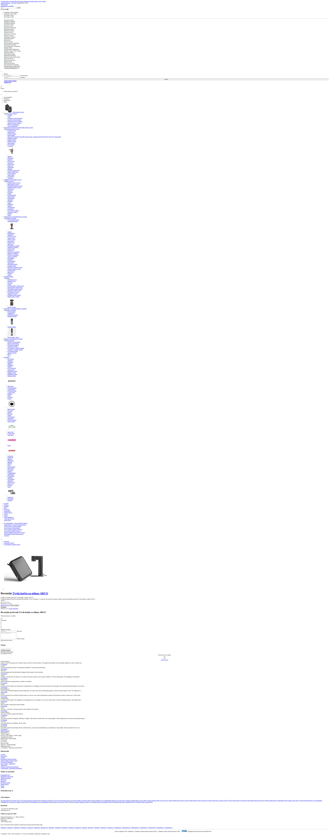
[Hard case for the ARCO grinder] (120, 800)
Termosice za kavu (13, 293)
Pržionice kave (12, 281)
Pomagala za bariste (21, 216)
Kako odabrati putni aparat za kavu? (14, 534)
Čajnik (9, 284)
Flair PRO (22, 137)
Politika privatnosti (6, 778)
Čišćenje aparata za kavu (14, 269)
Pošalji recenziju (5, 731)
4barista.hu (17, 827)
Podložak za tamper (13, 247)
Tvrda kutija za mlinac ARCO (12, 544)
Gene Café (10, 432)
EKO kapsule (11, 409)
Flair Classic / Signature (32, 137)
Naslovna (6, 541)
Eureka (9, 193)
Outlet (44, 1)
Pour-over (10, 166)
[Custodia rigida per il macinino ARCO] (101, 802)
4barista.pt (78, 827)
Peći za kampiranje (13, 126)
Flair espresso (11, 135)
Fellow (9, 203)
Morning (10, 169)
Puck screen (11, 241)
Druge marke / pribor (13, 337)
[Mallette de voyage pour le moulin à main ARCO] (15, 802)
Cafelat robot (11, 132)
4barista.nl (51, 827)
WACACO (11, 484)
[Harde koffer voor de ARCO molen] (140, 800)
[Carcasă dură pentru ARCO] (62, 800)
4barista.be (58, 827)
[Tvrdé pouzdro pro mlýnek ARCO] (31, 800)
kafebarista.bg (143, 827)
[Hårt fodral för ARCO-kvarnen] (198, 800)
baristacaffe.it (152, 827)
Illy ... (9, 356)
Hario (9, 215)
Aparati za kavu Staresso (14, 120)
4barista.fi (84, 827)
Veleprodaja (26, 1)
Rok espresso (11, 143)
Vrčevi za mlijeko (12, 256)
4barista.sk (3, 827)
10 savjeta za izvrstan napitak (12, 528)
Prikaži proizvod (5, 605)
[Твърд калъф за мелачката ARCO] (79, 802)
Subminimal (11, 313)
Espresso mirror (12, 266)
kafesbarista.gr (135, 827)
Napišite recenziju (5, 650)
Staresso (10, 471)
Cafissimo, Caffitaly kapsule (15, 349)
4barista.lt (97, 827)
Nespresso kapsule (13, 346)
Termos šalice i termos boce (15, 287)
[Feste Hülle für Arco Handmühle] (101, 800)
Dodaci (11, 276)
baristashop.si (168, 827)
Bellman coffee (12, 140)
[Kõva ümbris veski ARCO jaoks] (293, 800)
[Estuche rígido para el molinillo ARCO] (124, 802)
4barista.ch (110, 827)
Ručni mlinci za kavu (13, 184)
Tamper (10, 232)
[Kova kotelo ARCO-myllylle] (237, 800)
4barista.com (44, 827)
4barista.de (37, 827)
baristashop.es (160, 827)
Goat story (10, 162)
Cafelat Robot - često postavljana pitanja (15, 525)
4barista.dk (65, 827)
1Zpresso (10, 190)
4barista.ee (103, 827)
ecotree (9, 398)
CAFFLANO (11, 392)
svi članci (6, 535)
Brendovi (6, 357)
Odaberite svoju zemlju (10, 14)
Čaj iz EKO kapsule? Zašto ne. (12, 531)
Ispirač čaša (11, 272)
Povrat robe (4, 756)
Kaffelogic (10, 497)
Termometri (11, 262)
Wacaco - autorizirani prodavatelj (10, 767)
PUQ (9, 465)
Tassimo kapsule (12, 353)
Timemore (10, 200)
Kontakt (12, 1)
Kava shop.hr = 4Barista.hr (8, 763)
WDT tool (10, 244)
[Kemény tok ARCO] (47, 800)
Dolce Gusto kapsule (13, 343)
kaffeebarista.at (126, 827)
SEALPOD (11, 468)
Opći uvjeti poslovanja (7, 762)
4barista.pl (30, 827)
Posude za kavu (12, 307)
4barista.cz (10, 827)
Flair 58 (10, 137)
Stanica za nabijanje (13, 253)
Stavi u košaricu (15, 605)
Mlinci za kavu (18, 179)
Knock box (11, 250)
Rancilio (10, 159)
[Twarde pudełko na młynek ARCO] (81, 800)
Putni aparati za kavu (18, 112)
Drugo (9, 275)
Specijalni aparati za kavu (26, 127)
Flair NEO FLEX (43, 137)
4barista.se (71, 827)
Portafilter (10, 259)
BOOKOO (11, 386)
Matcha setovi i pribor (13, 296)
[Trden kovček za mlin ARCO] (144, 802)
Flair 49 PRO (15, 137)
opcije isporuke (14, 608)
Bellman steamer (12, 316)
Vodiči (2, 787)
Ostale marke (11, 196)
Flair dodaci (58, 137)
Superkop (10, 178)
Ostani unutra (11, 68)
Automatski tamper (13, 221)
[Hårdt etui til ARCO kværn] (180, 800)
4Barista (10, 363)
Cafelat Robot (11, 389)
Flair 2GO (51, 137)
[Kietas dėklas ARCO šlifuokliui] (274, 800)
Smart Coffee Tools (13, 172)
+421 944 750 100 (15, 3)
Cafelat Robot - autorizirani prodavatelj (11, 768)
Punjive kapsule (18, 339)
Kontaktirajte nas (5, 775)
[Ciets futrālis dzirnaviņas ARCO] (255, 800)
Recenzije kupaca (5, 782)
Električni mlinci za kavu (14, 187)
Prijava (166, 79)
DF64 (9, 395)
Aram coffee (11, 175)
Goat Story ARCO (13, 212)
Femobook (10, 209)
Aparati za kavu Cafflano (14, 123)
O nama (3, 1)
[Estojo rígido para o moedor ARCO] (217, 800)
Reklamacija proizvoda (7, 776)
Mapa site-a (4, 779)
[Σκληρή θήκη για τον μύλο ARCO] (58, 802)
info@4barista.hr (5, 3)
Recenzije (20, 1)
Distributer (10, 235)
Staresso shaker (12, 327)
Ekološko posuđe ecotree (14, 290)
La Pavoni (10, 146)
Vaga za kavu (11, 238)
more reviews (164, 660)
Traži (19, 7)
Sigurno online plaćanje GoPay (9, 760)
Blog (16, 1)
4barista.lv (91, 827)
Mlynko (10, 206)
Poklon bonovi (34, 1)
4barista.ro (24, 827)
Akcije (40, 1)
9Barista (10, 156)
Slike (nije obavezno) (6, 640)
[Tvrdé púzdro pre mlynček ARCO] (11, 800)
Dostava (7, 1)
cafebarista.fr (117, 827)
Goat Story (10, 435)
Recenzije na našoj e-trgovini (8, 759)
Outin (9, 116)
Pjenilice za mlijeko (21, 308)
